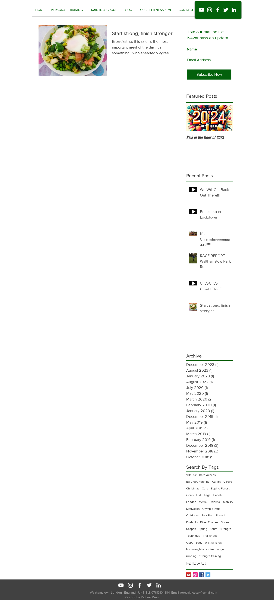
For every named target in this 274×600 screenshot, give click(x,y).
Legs (207, 495)
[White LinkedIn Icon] (158, 585)
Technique (193, 535)
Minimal (215, 502)
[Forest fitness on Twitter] (226, 10)
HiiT (198, 495)
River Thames (209, 522)
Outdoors (192, 515)
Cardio (227, 481)
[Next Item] (226, 118)
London (191, 502)
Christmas (192, 488)
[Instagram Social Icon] (195, 574)
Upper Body (194, 542)
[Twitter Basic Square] (208, 574)
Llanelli (217, 495)
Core (205, 488)
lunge (220, 549)
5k (195, 475)
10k (188, 475)
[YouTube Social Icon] (188, 574)
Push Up (192, 522)
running (191, 556)
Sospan (191, 529)
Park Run (207, 515)
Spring (203, 529)
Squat (213, 529)
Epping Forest (220, 488)
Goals (190, 495)
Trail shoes (210, 535)
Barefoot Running (198, 481)
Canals (216, 481)
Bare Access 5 (208, 475)
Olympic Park (211, 508)
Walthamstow (213, 542)
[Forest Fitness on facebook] (217, 10)
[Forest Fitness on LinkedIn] (234, 10)
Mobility (228, 502)
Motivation (193, 508)
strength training (210, 556)
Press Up (222, 515)
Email (175, 592)
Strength (225, 529)
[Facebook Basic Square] (201, 574)
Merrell (203, 502)
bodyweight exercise (200, 549)
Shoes (225, 522)
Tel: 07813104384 (158, 592)
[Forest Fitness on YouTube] (201, 10)
